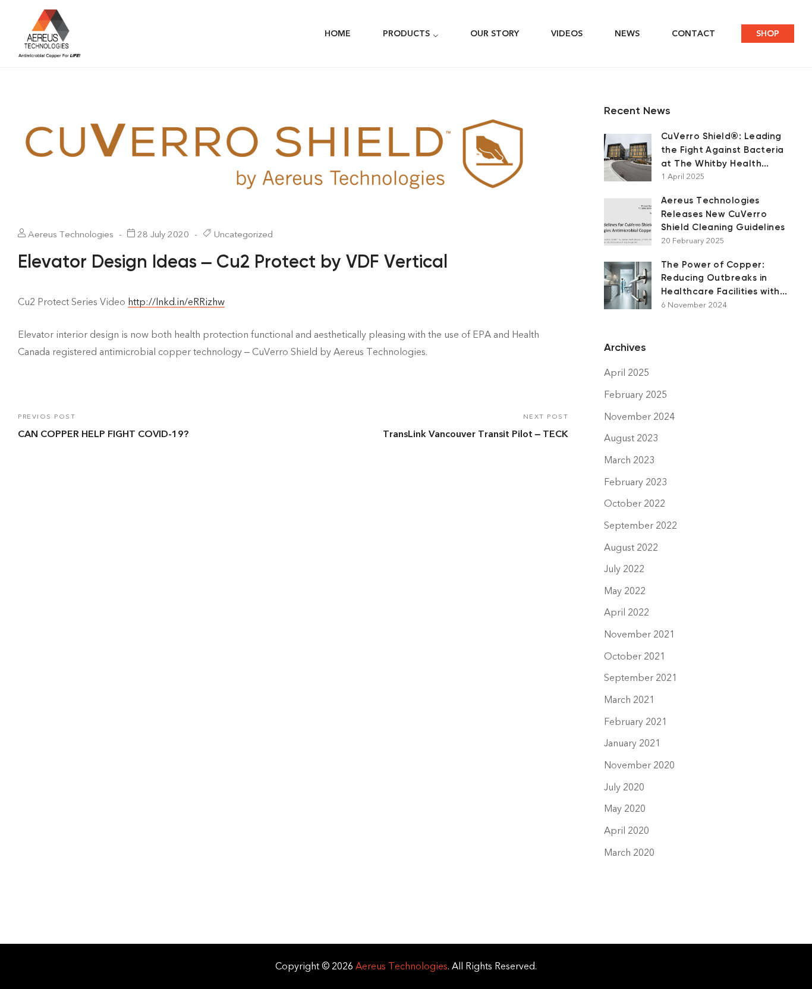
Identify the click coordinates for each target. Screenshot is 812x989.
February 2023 (635, 482)
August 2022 (631, 547)
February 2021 (635, 721)
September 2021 (640, 677)
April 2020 (626, 830)
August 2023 (631, 438)
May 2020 (625, 808)
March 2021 (629, 699)
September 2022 (640, 525)
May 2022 (625, 590)
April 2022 (626, 612)
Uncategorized (243, 234)
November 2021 (639, 634)
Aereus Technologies (401, 966)
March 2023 (629, 460)
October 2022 (634, 503)
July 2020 (624, 787)
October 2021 (634, 656)
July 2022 (624, 568)
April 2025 (626, 372)
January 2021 (632, 743)
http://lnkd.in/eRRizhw (176, 301)
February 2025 (635, 394)
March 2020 (629, 852)
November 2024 (639, 416)
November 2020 (639, 765)
